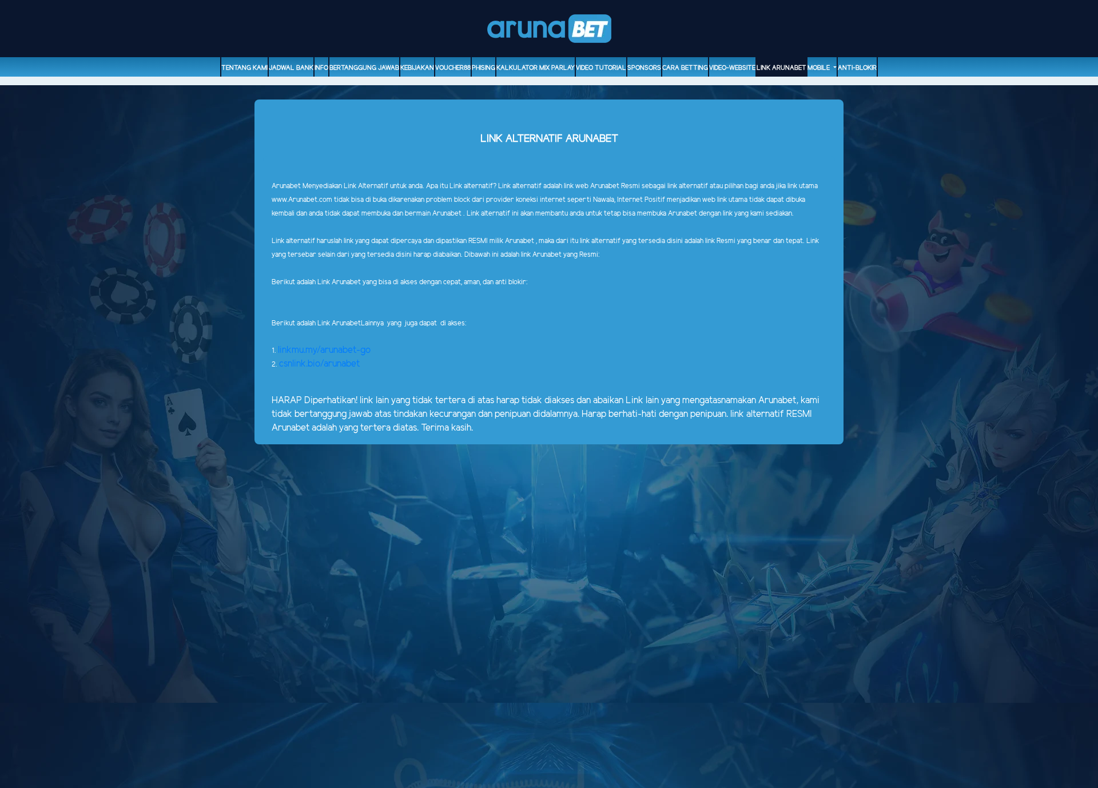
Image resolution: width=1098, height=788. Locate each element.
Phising (483, 68)
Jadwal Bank (291, 68)
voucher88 (453, 68)
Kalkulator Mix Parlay (535, 68)
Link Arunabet (781, 68)
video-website (732, 68)
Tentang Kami (244, 68)
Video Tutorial (601, 68)
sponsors (644, 68)
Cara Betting (685, 68)
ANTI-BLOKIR (857, 68)
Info (321, 68)
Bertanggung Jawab (364, 68)
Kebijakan (417, 68)
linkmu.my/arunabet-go (324, 350)
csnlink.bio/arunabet (319, 364)
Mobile (819, 68)
